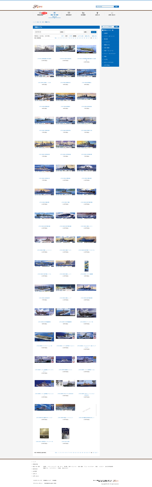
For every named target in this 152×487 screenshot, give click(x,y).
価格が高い (94, 36)
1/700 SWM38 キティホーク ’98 (86, 321)
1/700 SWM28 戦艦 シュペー (65, 274)
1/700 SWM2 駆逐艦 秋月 (65, 82)
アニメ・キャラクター (110, 53)
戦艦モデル (45, 468)
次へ (96, 38)
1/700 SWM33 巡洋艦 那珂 (44, 297)
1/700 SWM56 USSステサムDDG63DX (65, 393)
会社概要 (35, 471)
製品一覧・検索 (40, 22)
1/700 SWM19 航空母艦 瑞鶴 (44, 226)
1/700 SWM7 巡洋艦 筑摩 (44, 130)
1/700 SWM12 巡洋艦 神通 (86, 154)
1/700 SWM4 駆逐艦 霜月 (44, 106)
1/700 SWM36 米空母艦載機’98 (44, 321)
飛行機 (106, 39)
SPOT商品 (107, 65)
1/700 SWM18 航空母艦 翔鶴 (86, 202)
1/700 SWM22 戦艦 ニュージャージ (44, 250)
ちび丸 (106, 59)
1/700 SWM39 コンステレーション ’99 (44, 345)
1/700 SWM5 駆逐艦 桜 (65, 106)
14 (82, 38)
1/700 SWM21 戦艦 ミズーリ (86, 226)
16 (86, 38)
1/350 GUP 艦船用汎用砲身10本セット (86, 417)
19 (93, 38)
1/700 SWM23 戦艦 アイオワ (65, 250)
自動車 (106, 33)
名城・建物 (80, 466)
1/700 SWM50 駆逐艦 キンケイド (65, 369)
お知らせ (35, 473)
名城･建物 (106, 47)
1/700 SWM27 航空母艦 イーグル (44, 274)
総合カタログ (65, 468)
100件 (70, 36)
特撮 (105, 56)
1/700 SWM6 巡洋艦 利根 (86, 106)
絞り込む (93, 31)
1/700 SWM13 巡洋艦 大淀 (44, 178)
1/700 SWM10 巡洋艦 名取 (44, 154)
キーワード (38, 31)
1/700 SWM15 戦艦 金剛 (86, 178)
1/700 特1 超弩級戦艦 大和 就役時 (44, 58)
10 (73, 38)
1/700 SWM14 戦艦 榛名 (65, 178)
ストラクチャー (53, 468)
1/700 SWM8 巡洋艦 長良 (65, 130)
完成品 (59, 468)
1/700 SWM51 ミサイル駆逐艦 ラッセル (87, 369)
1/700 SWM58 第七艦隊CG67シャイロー (44, 417)
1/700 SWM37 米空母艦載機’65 (65, 321)
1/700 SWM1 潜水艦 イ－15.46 (44, 82)
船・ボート (60, 466)
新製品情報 (35, 464)
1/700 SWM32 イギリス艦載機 (86, 274)
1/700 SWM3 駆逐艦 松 (86, 82)
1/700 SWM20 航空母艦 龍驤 (65, 226)
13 (80, 38)
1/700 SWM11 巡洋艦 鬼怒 (65, 154)
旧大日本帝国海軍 (109, 466)
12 (77, 38)
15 (84, 38)
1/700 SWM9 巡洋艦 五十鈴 (86, 130)
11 (75, 38)
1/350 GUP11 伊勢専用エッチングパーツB (44, 441)
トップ (34, 22)
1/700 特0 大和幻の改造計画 (65, 58)
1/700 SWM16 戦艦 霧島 (44, 202)
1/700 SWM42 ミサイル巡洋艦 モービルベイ (65, 345)
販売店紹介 (35, 468)
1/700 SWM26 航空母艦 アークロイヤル (87, 250)
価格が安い (87, 36)
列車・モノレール (108, 50)
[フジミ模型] (39, 7)
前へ (56, 38)
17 (88, 38)
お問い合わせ (36, 476)
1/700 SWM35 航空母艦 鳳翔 (86, 297)
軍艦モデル (47, 22)
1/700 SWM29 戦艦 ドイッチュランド (65, 417)
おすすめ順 (80, 36)
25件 (62, 36)
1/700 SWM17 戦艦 (65, 202)
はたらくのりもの (108, 62)
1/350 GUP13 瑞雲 (65, 441)
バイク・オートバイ (109, 36)
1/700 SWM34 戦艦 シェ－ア (65, 297)
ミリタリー (107, 42)
